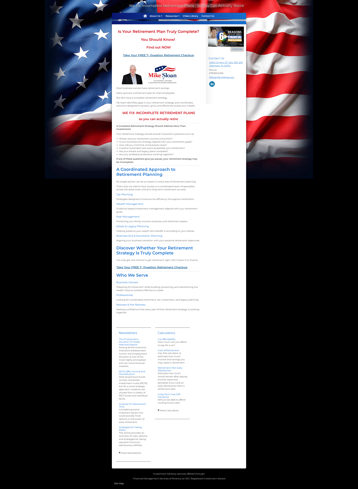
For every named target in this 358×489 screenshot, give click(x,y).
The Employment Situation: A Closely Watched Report (129, 342)
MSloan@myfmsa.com (221, 77)
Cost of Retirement (168, 350)
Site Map (119, 483)
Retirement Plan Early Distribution (170, 369)
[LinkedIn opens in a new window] (212, 83)
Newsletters (128, 333)
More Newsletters (131, 453)
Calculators (166, 333)
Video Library (190, 16)
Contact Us (208, 16)
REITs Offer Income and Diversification (132, 372)
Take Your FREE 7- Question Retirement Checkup (158, 55)
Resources (171, 16)
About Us (155, 16)
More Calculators (169, 410)
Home (145, 16)
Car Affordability (167, 339)
